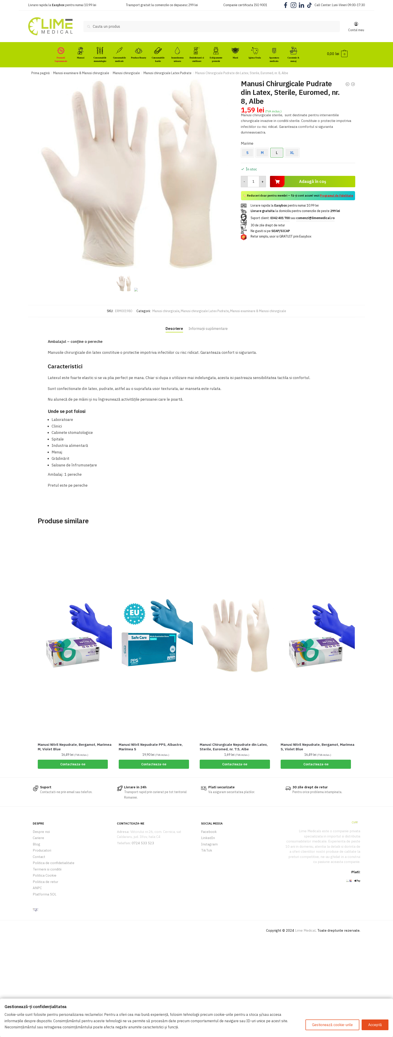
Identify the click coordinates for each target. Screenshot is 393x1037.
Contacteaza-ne (72, 764)
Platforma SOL (44, 894)
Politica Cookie (44, 875)
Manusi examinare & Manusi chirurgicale (81, 73)
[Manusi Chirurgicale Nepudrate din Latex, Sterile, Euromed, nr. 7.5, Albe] (237, 635)
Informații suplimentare (208, 328)
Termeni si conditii (47, 869)
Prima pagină (40, 73)
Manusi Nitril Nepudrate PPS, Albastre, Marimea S (151, 746)
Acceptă (375, 1024)
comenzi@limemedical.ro (315, 218)
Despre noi (41, 832)
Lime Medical (305, 930)
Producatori (42, 850)
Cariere (38, 838)
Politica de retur (45, 882)
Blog (36, 844)
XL (292, 152)
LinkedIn (208, 838)
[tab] (174, 324)
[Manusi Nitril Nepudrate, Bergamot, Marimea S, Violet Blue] (318, 635)
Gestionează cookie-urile (332, 1024)
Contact (39, 857)
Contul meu (356, 30)
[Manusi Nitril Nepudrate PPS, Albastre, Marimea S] (156, 635)
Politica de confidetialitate (53, 863)
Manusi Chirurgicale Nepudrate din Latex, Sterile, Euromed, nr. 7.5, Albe (234, 746)
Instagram (209, 844)
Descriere (174, 328)
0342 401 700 (280, 218)
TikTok (206, 850)
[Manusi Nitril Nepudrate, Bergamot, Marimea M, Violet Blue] (75, 635)
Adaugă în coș (312, 181)
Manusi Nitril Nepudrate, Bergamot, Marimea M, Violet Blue (74, 746)
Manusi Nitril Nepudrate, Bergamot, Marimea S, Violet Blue (317, 746)
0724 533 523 (143, 843)
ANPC (37, 888)
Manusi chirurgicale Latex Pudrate (167, 73)
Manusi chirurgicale (126, 73)
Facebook (209, 832)
